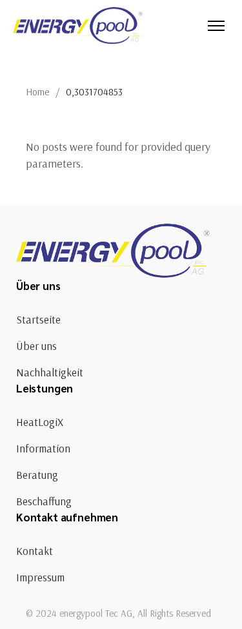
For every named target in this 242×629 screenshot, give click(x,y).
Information (43, 448)
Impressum (40, 577)
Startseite (38, 319)
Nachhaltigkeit (49, 372)
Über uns (36, 346)
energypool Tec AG (95, 613)
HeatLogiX (39, 422)
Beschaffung (44, 501)
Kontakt (34, 550)
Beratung (37, 474)
